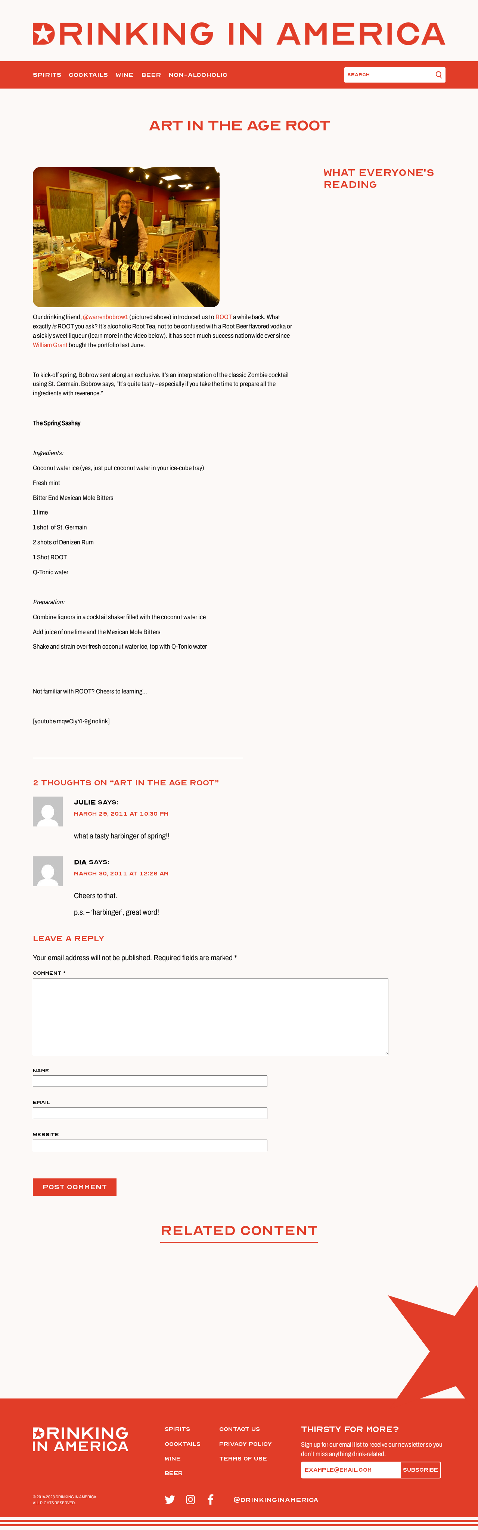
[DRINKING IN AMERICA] (239, 33)
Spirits (47, 74)
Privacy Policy (245, 1444)
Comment (49, 973)
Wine (124, 74)
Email (41, 1102)
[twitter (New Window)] (171, 1500)
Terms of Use (243, 1458)
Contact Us (239, 1429)
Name (41, 1070)
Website (46, 1134)
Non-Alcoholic (197, 74)
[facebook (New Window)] (213, 1500)
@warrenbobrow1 (105, 317)
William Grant (50, 345)
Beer (151, 74)
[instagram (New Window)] (192, 1500)
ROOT (223, 317)
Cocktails (88, 74)
